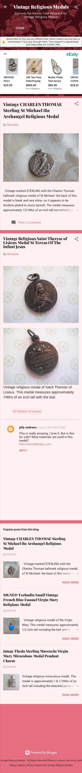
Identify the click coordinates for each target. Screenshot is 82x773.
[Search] (76, 8)
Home (20, 28)
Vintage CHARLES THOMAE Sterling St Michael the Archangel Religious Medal (32, 110)
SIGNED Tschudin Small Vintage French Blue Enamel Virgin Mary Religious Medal (30, 600)
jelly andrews (28, 427)
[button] (76, 104)
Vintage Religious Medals (41, 7)
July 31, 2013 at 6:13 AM (51, 427)
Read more (70, 582)
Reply (23, 450)
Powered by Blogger (43, 752)
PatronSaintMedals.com (35, 444)
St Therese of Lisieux (27, 411)
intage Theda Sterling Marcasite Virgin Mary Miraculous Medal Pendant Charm (35, 656)
